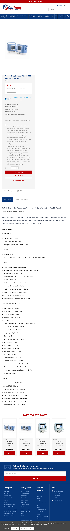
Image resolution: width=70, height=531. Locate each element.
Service (6, 502)
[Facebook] (5, 190)
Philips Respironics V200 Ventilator (42, 443)
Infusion (26, 15)
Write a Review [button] (11, 92)
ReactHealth (40, 494)
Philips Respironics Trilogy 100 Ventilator (9, 443)
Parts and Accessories (39, 16)
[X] (14, 190)
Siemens (39, 507)
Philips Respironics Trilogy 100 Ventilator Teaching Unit (26, 443)
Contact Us (7, 493)
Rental (52, 15)
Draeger (39, 500)
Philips (38, 498)
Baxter (38, 514)
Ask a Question (18, 175)
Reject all (15, 528)
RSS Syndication (8, 513)
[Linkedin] (18, 190)
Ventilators (60, 15)
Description (7, 199)
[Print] (11, 190)
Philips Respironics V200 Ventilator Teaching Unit (59, 443)
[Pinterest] (21, 190)
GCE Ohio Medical (41, 509)
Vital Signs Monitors (67, 16)
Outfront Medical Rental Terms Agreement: (17, 121)
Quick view (9, 428)
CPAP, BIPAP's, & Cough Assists (4, 16)
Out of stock (42, 452)
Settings (6, 528)
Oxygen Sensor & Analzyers (32, 16)
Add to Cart (9, 452)
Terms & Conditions (9, 506)
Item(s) (63, 5)
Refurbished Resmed (42, 516)
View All (39, 518)
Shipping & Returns (9, 504)
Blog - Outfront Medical (10, 511)
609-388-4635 (36, 1)
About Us (6, 491)
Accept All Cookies (27, 528)
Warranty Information (21, 199)
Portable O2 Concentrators (12, 16)
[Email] (8, 190)
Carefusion (39, 496)
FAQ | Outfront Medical (10, 509)
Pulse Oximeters (47, 16)
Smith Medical (40, 512)
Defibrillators (20, 15)
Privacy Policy (8, 495)
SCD (56, 15)
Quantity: (8, 168)
